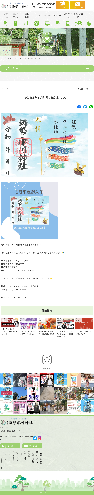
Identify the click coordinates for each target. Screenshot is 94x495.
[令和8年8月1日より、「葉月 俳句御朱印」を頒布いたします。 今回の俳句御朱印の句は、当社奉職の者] (60, 380)
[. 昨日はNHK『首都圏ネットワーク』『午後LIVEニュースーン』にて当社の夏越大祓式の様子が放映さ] (47, 407)
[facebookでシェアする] (79, 106)
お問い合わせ (32, 446)
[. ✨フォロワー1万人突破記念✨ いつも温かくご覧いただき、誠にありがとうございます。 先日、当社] (74, 380)
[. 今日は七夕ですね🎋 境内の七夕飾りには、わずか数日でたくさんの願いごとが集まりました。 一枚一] (60, 393)
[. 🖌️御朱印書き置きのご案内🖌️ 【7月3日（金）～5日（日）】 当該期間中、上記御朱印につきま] (6, 407)
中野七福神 (25, 455)
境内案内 (21, 454)
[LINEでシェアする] (91, 106)
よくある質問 (13, 456)
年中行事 (29, 454)
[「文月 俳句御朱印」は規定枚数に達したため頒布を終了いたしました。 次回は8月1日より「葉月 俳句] (6, 393)
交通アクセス (17, 456)
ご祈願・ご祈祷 (41, 457)
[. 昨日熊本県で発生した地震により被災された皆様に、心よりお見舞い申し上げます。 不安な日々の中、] (20, 393)
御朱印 (80, 89)
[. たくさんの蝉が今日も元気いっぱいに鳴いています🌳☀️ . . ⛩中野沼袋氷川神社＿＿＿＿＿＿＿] (20, 380)
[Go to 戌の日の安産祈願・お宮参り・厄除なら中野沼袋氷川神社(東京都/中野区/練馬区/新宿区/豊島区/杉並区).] (6, 58)
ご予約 (10, 446)
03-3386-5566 (10, 437)
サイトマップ (5, 456)
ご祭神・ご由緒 (33, 457)
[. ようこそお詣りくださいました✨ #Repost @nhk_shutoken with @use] (87, 393)
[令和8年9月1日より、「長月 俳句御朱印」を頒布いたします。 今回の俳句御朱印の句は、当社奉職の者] (6, 380)
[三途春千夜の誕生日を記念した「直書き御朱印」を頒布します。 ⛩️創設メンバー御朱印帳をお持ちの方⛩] (20, 407)
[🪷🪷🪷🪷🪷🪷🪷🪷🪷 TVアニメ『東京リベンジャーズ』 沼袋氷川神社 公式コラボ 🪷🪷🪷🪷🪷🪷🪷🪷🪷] (33, 407)
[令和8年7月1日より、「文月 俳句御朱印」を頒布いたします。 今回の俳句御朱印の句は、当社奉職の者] (87, 407)
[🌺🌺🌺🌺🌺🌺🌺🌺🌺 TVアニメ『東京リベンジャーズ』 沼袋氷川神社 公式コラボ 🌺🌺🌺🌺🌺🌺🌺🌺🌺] (47, 380)
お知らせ (88, 89)
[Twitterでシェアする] (85, 106)
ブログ (9, 453)
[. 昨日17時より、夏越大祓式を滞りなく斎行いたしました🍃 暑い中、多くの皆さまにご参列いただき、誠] (60, 407)
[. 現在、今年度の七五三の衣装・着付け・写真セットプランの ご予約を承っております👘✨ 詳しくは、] (87, 380)
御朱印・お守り (37, 457)
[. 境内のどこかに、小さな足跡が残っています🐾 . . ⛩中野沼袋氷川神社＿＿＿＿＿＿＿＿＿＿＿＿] (47, 393)
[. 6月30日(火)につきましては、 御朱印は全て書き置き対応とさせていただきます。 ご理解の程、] (74, 407)
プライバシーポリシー (2, 460)
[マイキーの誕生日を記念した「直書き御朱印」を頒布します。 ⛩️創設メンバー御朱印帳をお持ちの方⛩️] (33, 380)
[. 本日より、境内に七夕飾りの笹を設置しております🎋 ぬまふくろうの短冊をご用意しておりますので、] (74, 393)
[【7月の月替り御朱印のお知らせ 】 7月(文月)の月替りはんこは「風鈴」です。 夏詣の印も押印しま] (33, 393)
